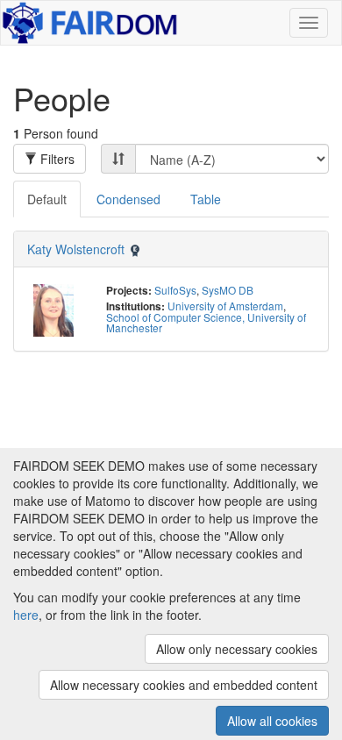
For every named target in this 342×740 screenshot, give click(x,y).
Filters (56, 158)
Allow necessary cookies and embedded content (183, 685)
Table (205, 199)
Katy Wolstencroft (76, 249)
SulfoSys (175, 289)
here (26, 614)
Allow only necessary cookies (236, 649)
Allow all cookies (272, 720)
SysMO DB (227, 289)
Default (47, 199)
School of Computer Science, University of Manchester (206, 322)
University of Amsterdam (225, 305)
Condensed (128, 199)
